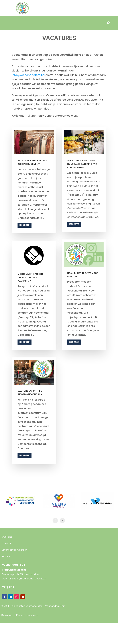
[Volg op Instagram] (16, 596)
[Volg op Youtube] (22, 596)
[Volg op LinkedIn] (10, 596)
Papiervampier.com (27, 615)
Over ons (7, 536)
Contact (6, 543)
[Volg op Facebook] (4, 596)
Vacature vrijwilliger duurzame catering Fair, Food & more (82, 164)
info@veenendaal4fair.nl (28, 75)
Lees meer (24, 225)
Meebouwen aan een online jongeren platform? (30, 277)
